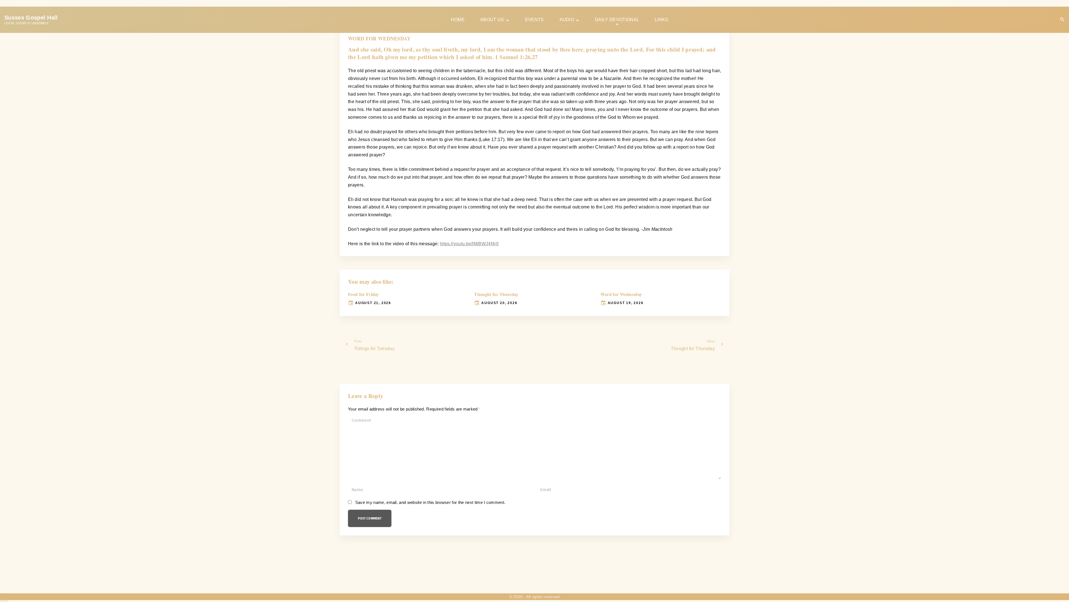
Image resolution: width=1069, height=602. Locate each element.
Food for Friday (363, 294)
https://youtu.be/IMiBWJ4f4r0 (469, 243)
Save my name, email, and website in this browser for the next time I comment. (430, 502)
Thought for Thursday (496, 294)
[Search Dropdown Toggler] (1062, 20)
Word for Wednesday (621, 294)
